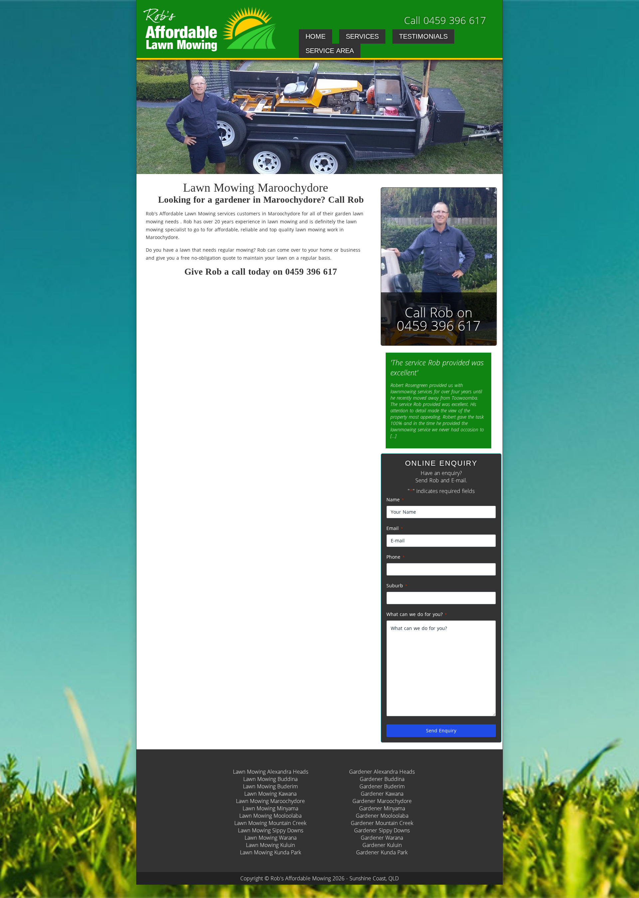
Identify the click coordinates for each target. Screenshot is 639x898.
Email (394, 528)
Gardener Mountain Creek (382, 823)
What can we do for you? (416, 614)
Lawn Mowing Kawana (270, 793)
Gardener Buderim (382, 786)
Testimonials (423, 36)
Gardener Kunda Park (382, 852)
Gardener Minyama (382, 808)
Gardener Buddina (382, 779)
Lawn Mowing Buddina (270, 779)
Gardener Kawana (382, 793)
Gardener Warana (382, 837)
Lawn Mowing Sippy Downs (270, 830)
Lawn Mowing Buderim (270, 786)
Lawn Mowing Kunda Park (270, 852)
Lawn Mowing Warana (271, 837)
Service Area (330, 50)
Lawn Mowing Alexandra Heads (270, 771)
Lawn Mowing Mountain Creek (270, 823)
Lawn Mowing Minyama (270, 808)
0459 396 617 (311, 272)
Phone (395, 557)
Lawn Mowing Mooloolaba (270, 815)
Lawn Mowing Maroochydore (270, 801)
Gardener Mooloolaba (382, 815)
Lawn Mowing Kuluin (270, 845)
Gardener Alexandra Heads (382, 771)
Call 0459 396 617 (445, 20)
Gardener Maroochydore (382, 801)
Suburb (396, 585)
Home (315, 36)
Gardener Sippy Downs (382, 830)
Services (362, 36)
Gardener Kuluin (382, 845)
